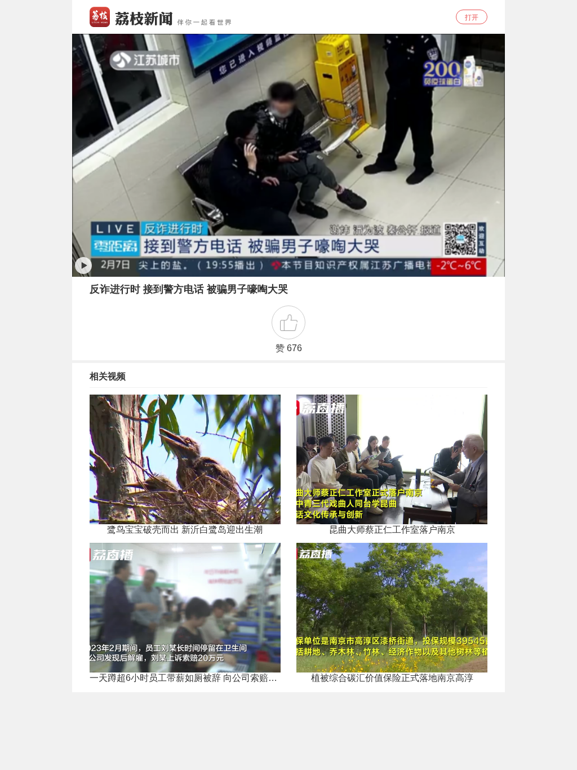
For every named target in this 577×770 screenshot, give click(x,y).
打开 (471, 17)
